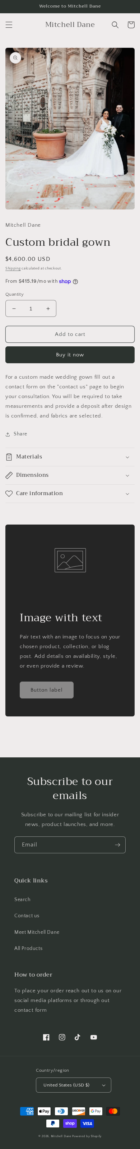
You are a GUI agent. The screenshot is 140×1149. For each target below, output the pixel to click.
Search (22, 900)
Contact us (26, 916)
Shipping (13, 269)
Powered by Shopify (87, 1136)
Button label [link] (47, 690)
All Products (28, 948)
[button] (9, 25)
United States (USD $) (66, 1085)
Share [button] (20, 434)
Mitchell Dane (61, 1136)
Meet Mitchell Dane (37, 932)
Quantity (14, 294)
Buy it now (70, 355)
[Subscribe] (117, 844)
